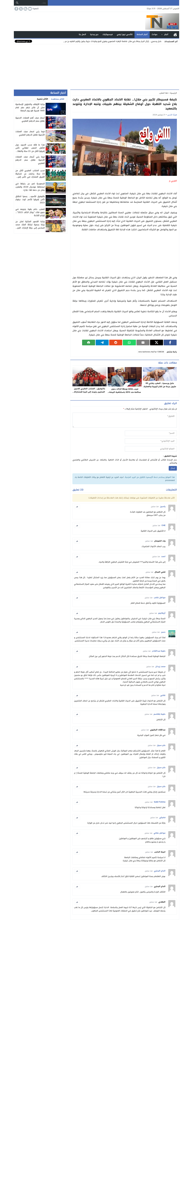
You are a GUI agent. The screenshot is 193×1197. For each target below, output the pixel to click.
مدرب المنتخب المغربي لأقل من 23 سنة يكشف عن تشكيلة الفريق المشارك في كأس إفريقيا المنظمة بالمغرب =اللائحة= (30, 175)
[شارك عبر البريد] (143, 342)
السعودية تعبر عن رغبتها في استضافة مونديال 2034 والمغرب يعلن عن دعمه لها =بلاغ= (30, 187)
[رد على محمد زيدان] (77, 667)
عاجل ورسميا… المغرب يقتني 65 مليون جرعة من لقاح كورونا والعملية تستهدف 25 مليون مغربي (160, 386)
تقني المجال (160, 572)
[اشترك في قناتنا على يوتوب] (29, 9)
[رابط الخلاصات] (25, 9)
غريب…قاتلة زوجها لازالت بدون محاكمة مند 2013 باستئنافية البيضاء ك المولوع (125, 392)
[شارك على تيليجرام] (102, 342)
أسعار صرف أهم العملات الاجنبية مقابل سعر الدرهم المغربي (30, 119)
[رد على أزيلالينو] (77, 613)
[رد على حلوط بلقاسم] (77, 714)
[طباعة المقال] (88, 342)
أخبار (166, 34)
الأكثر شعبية (42, 99)
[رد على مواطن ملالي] (77, 833)
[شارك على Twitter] (156, 342)
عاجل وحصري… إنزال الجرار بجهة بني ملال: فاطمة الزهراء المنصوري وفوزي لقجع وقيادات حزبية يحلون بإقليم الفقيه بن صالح (112, 41)
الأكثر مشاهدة (57, 99)
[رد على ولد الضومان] (77, 541)
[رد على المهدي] (77, 902)
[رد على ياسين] (77, 507)
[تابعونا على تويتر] (20, 9)
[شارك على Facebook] (170, 342)
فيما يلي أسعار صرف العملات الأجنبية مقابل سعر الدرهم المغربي (30, 160)
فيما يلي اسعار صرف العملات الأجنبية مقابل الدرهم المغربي (30, 133)
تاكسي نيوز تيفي (125, 34)
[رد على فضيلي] (77, 818)
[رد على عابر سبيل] (77, 745)
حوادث (154, 34)
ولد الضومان (159, 541)
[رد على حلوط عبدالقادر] (77, 651)
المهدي (161, 902)
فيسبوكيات (107, 34)
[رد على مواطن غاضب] (77, 598)
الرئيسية (175, 34)
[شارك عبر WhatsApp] (129, 342)
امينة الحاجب (159, 852)
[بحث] (17, 3)
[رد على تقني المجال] (77, 572)
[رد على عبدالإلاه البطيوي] (77, 730)
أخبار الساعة (142, 34)
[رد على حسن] (77, 632)
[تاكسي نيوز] (96, 21)
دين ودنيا (94, 34)
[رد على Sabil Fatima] (77, 802)
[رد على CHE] (77, 526)
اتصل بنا (82, 34)
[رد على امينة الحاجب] (77, 852)
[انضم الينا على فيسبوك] (16, 9)
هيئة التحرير (172, 115)
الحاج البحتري (159, 886)
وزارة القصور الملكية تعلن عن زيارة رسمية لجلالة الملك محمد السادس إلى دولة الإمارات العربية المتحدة (30, 226)
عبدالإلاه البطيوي (157, 729)
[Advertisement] (96, 66)
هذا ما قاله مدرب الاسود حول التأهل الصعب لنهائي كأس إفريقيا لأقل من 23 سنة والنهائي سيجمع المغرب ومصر (30, 149)
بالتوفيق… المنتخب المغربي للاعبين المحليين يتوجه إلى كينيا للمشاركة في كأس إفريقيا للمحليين (89, 392)
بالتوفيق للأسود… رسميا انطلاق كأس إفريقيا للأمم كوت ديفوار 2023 (30, 199)
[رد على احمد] (77, 557)
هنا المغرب (163, 93)
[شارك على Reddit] (116, 342)
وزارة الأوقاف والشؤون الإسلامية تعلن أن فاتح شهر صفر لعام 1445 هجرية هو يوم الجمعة (30, 107)
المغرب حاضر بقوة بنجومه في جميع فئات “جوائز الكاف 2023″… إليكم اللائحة (30, 212)
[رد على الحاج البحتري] (77, 871)
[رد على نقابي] (77, 695)
